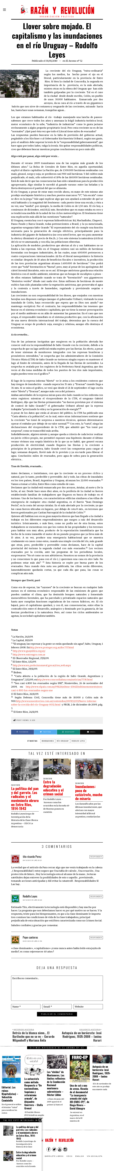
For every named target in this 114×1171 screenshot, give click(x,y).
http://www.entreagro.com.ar (29, 654)
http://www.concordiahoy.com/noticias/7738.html (65, 679)
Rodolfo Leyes (78, 741)
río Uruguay (63, 741)
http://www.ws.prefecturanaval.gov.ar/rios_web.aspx (42, 665)
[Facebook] (48, 1149)
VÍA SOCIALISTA (94, 1156)
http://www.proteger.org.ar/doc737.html (52, 647)
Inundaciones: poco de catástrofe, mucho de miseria (88, 792)
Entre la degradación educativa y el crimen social (53, 788)
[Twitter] (54, 1149)
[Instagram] (65, 1149)
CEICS (69, 1156)
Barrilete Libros (54, 1156)
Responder (96, 857)
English (79, 1156)
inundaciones (48, 741)
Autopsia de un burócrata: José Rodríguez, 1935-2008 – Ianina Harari (101, 1073)
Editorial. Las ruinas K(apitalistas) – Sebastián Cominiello (10, 1093)
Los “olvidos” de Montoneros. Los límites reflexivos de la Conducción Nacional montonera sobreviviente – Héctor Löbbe (56, 1083)
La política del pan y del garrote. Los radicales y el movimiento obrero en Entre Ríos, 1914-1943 (25, 798)
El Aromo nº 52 (74, 60)
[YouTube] (60, 1149)
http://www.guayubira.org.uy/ (29, 651)
